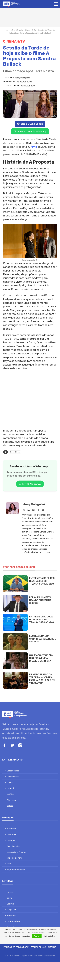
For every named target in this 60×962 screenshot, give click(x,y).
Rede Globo (15, 452)
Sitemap (52, 947)
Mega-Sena (12, 909)
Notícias (10, 794)
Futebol (10, 788)
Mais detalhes (49, 936)
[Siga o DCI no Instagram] (20, 746)
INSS (9, 863)
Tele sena (11, 915)
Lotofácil (10, 903)
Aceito (36, 936)
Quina (9, 897)
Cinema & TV (30, 30)
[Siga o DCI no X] (12, 746)
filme (34, 146)
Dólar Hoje (11, 834)
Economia (11, 828)
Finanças (11, 840)
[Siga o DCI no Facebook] (4, 746)
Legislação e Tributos (16, 852)
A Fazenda (11, 800)
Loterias (10, 892)
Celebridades (13, 770)
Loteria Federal (13, 921)
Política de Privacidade (16, 947)
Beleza (10, 805)
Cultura (10, 782)
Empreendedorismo (16, 869)
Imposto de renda (15, 857)
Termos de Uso (38, 947)
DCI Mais (19, 30)
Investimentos (13, 846)
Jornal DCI (9, 30)
